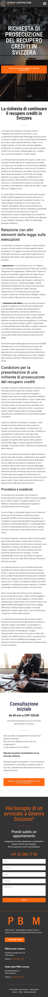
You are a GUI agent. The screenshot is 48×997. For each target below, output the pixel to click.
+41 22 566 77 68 (18, 959)
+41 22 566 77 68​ (24, 854)
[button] (44, 3)
